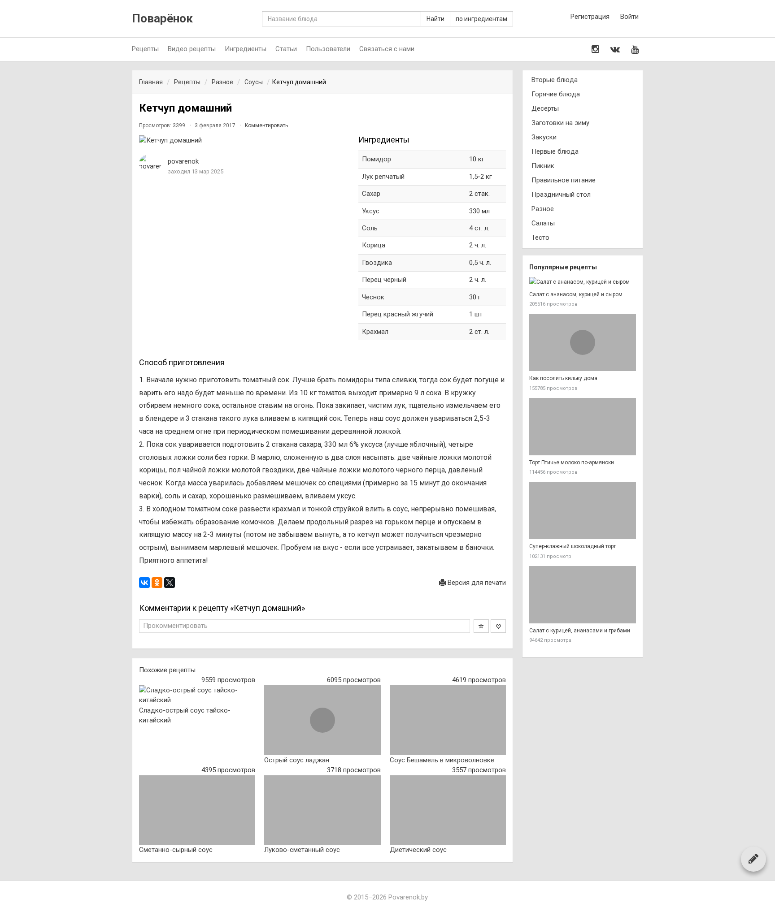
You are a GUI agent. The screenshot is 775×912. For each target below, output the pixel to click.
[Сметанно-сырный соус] (197, 810)
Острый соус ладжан (296, 760)
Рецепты (145, 49)
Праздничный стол (561, 194)
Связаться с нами (386, 49)
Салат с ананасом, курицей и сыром (576, 294)
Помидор (376, 159)
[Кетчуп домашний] (244, 140)
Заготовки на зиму (560, 123)
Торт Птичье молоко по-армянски (571, 462)
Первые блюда (555, 151)
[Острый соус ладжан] (322, 720)
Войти (629, 17)
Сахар (371, 194)
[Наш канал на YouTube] (635, 49)
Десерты (545, 108)
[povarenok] (150, 163)
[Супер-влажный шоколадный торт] (582, 511)
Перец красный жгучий (397, 314)
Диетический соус (418, 850)
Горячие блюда (555, 94)
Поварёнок (162, 18)
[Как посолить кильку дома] (582, 343)
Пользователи (328, 49)
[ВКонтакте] (144, 582)
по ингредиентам (481, 18)
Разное (542, 209)
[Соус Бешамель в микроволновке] (448, 720)
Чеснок (373, 297)
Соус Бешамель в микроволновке (442, 760)
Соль (370, 228)
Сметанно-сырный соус (176, 850)
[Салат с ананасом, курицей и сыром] (582, 282)
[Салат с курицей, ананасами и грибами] (582, 594)
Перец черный (384, 280)
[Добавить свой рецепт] (753, 859)
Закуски (544, 137)
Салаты (543, 223)
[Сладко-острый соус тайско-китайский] (197, 695)
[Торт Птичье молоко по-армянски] (582, 426)
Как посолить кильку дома (563, 378)
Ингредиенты (245, 49)
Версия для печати (476, 583)
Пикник (542, 166)
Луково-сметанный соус (302, 850)
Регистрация (590, 17)
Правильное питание (563, 180)
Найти (435, 18)
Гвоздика (377, 263)
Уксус (370, 211)
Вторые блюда (554, 80)
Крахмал (375, 332)
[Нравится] (498, 626)
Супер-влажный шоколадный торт (572, 546)
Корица (373, 245)
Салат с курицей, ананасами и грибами (579, 630)
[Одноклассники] (157, 582)
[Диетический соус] (448, 810)
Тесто (540, 237)
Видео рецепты (192, 49)
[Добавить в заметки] (481, 626)
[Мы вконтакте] (615, 49)
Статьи (286, 49)
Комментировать (266, 125)
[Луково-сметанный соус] (322, 810)
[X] (169, 582)
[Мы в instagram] (595, 49)
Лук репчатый (383, 177)
